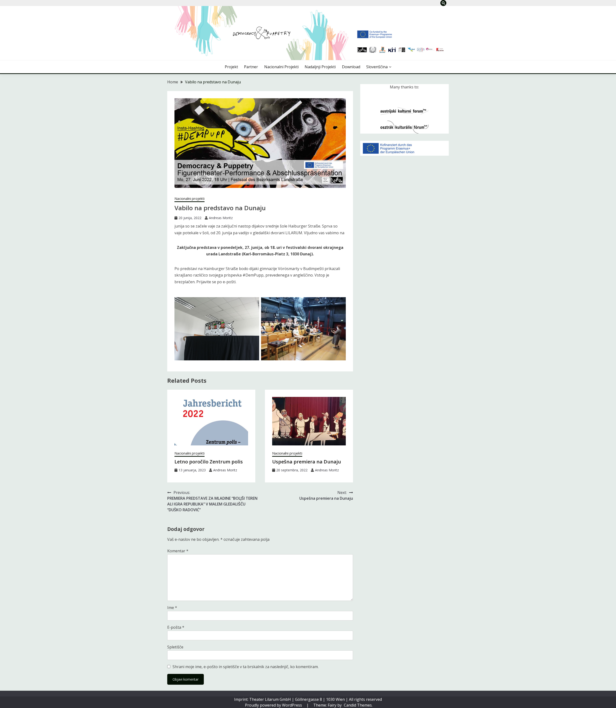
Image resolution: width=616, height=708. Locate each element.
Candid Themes (358, 705)
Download (351, 66)
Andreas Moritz (221, 217)
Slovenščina (377, 66)
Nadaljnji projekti (320, 66)
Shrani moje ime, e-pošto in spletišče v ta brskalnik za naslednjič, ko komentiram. (246, 666)
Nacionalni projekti (281, 66)
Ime (172, 607)
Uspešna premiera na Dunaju (306, 461)
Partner (251, 66)
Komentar (177, 551)
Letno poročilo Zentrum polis (208, 461)
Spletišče (175, 647)
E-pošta (175, 627)
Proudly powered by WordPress (274, 705)
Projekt (231, 66)
